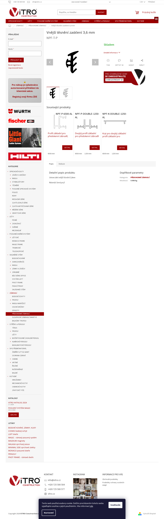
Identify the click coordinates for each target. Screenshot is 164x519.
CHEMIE (15, 359)
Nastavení (49, 512)
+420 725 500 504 (56, 484)
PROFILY (15, 300)
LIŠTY (12, 216)
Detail (67, 147)
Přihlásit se (16, 60)
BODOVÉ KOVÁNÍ (18, 258)
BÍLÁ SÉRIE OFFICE (19, 275)
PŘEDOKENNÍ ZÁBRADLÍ (21, 314)
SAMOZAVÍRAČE (18, 262)
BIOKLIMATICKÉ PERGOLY (21, 345)
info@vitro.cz (54, 480)
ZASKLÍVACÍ (16, 223)
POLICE (15, 192)
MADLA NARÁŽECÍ (18, 303)
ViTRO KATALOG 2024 (17, 403)
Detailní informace (111, 52)
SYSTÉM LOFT (17, 279)
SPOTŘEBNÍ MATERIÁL (18, 348)
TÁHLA (14, 328)
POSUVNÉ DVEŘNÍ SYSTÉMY (20, 234)
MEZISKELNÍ (16, 230)
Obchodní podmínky (79, 2)
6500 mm (51, 153)
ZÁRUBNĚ (15, 272)
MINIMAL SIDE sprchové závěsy (21, 447)
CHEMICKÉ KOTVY (19, 387)
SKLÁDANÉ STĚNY (19, 289)
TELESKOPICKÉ (18, 251)
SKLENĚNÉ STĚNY (16, 255)
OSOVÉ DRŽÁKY (18, 307)
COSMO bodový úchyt (17, 431)
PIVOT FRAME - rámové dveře (20, 457)
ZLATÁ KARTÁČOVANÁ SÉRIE (23, 206)
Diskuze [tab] (62, 164)
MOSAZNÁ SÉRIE (18, 199)
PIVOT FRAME (17, 282)
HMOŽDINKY (16, 380)
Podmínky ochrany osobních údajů (113, 483)
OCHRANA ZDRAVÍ (19, 355)
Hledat (101, 12)
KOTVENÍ (13, 376)
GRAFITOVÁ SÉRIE (19, 213)
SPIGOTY (15, 310)
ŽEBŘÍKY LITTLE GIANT (20, 352)
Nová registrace (14, 65)
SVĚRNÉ (15, 227)
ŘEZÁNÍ (15, 366)
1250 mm (88, 153)
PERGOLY (12, 454)
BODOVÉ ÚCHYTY (18, 296)
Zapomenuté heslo (15, 68)
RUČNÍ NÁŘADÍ (17, 369)
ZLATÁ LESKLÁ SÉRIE (20, 203)
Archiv (13, 415)
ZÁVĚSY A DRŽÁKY (19, 175)
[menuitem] (15, 21)
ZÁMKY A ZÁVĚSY (18, 268)
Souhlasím (115, 505)
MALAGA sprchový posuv (19, 444)
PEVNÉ (14, 220)
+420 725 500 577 (56, 489)
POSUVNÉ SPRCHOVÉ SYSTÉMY (24, 189)
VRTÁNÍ (15, 362)
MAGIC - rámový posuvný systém (22, 438)
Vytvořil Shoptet (149, 513)
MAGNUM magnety (16, 441)
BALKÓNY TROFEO (19, 321)
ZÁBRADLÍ (13, 293)
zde (91, 506)
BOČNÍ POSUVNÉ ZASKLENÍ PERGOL (25, 338)
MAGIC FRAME (17, 244)
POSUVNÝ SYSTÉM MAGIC (19, 408)
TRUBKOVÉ (16, 248)
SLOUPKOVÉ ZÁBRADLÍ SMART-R (24, 317)
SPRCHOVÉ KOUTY (17, 171)
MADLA (14, 178)
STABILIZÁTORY (18, 182)
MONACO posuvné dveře (19, 451)
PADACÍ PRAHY (17, 286)
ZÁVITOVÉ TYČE (18, 390)
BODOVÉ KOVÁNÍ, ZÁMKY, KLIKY (22, 428)
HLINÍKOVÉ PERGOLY (19, 341)
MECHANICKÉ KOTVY (20, 383)
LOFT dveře (13, 434)
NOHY (14, 196)
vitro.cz (51, 493)
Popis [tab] (51, 164)
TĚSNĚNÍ (15, 185)
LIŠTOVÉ (15, 237)
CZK (141, 2)
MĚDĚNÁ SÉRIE (17, 210)
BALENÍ (14, 373)
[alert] (24, 90)
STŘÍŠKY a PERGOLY (17, 324)
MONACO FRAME (18, 241)
